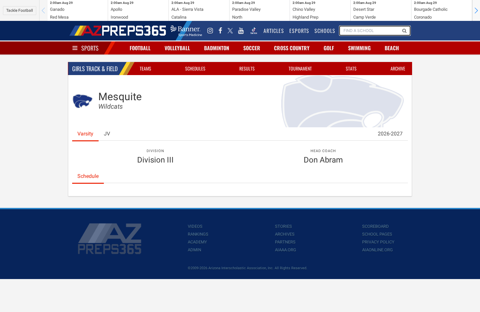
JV (107, 134)
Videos (195, 226)
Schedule (88, 176)
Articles (274, 31)
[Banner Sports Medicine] (186, 30)
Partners (285, 242)
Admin (194, 249)
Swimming (359, 48)
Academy (197, 242)
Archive (398, 68)
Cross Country (292, 48)
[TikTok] (254, 30)
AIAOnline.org (377, 249)
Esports (299, 31)
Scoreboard (375, 226)
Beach (392, 48)
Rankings (198, 234)
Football (140, 48)
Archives (285, 234)
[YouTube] (241, 30)
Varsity (85, 134)
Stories (283, 226)
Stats (351, 68)
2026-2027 (390, 134)
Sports (90, 48)
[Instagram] (210, 30)
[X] (230, 30)
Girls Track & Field (95, 68)
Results (247, 68)
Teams (145, 68)
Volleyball (177, 48)
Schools (324, 31)
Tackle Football (19, 10)
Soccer (251, 48)
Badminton (216, 48)
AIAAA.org (285, 249)
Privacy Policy (378, 242)
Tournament (300, 68)
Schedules (195, 68)
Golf (329, 48)
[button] (476, 10)
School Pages (377, 234)
